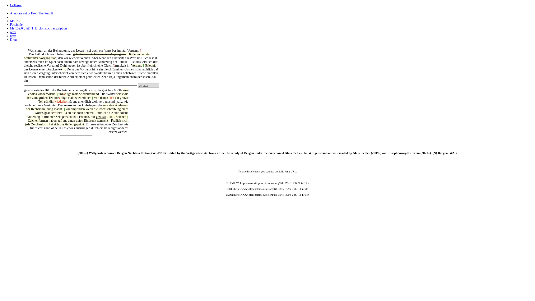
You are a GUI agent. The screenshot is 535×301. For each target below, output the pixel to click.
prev (13, 32)
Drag (13, 39)
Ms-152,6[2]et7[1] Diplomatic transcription (38, 28)
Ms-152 (15, 21)
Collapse (16, 5)
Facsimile (16, 24)
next (13, 36)
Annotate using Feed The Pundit (31, 13)
